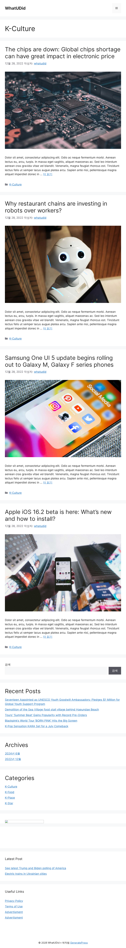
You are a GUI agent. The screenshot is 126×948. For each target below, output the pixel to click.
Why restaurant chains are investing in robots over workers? (56, 207)
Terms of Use (14, 906)
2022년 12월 (13, 759)
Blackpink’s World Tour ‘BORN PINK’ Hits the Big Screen (41, 720)
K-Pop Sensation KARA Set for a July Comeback (36, 726)
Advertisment (14, 912)
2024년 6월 (12, 753)
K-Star (9, 803)
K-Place (10, 797)
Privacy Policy (14, 901)
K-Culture (15, 184)
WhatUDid (15, 8)
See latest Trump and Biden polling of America (35, 868)
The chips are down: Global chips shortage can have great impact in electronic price (62, 53)
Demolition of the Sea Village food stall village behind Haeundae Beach (52, 709)
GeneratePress (79, 942)
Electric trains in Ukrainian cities (26, 873)
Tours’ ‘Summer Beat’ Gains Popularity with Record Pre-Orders (46, 715)
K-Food (9, 792)
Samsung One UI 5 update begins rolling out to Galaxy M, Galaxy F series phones (59, 361)
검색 (7, 664)
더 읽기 (47, 174)
